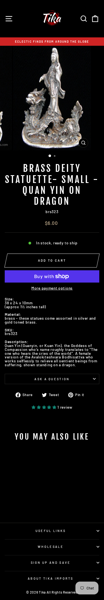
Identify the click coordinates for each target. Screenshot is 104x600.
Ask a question (51, 379)
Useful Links (50, 530)
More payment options (52, 288)
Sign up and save (51, 562)
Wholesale (51, 546)
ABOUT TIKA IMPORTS (50, 578)
